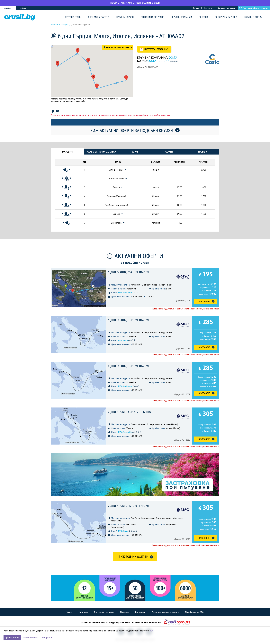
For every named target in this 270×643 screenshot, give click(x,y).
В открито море (116, 178)
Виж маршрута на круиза (119, 47)
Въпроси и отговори (226, 8)
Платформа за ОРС (194, 612)
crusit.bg (7, 8)
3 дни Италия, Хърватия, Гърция (130, 412)
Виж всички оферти (133, 556)
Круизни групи (73, 17)
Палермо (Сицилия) (116, 196)
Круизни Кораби (125, 17)
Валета (116, 187)
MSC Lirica (123, 340)
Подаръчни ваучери (226, 17)
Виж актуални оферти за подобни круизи (132, 130)
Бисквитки (140, 612)
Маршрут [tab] (67, 152)
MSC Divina (123, 531)
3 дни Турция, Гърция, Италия (128, 272)
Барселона (116, 223)
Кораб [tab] (135, 152)
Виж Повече (204, 301)
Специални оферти (98, 17)
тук (151, 630)
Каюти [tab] (169, 152)
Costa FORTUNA (158, 61)
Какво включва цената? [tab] (101, 152)
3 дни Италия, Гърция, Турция (128, 505)
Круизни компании (181, 17)
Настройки (47, 637)
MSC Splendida (125, 432)
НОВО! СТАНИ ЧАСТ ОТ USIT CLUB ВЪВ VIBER (135, 3)
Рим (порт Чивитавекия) (116, 205)
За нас (196, 8)
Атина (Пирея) (116, 170)
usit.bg (23, 8)
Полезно (203, 17)
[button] (126, 78)
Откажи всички (30, 637)
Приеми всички (12, 637)
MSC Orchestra (125, 292)
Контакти (208, 8)
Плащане (124, 612)
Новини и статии (253, 17)
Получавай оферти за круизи (255, 8)
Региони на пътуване (152, 17)
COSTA (172, 57)
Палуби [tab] (202, 152)
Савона (116, 214)
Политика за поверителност (165, 612)
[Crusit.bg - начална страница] (19, 17)
